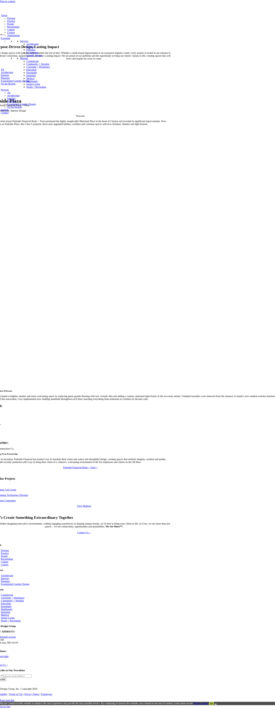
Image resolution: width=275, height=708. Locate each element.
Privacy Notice (31, 694)
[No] (215, 704)
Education (31, 69)
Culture (11, 29)
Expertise (5, 38)
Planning (30, 49)
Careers (11, 32)
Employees (46, 694)
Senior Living (33, 84)
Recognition (13, 26)
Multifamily (32, 81)
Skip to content (7, 1)
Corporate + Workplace (38, 67)
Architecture (32, 44)
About (4, 15)
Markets (24, 58)
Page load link (7, 700)
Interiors (30, 47)
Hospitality (31, 72)
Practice (11, 21)
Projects (5, 89)
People (10, 24)
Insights (5, 110)
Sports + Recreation (36, 87)
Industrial (31, 75)
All (8, 92)
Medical (30, 78)
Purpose (11, 18)
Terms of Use (16, 694)
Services (24, 41)
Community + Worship (37, 64)
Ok (211, 703)
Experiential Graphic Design (34, 54)
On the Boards (14, 107)
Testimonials (13, 35)
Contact (5, 112)
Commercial (32, 61)
